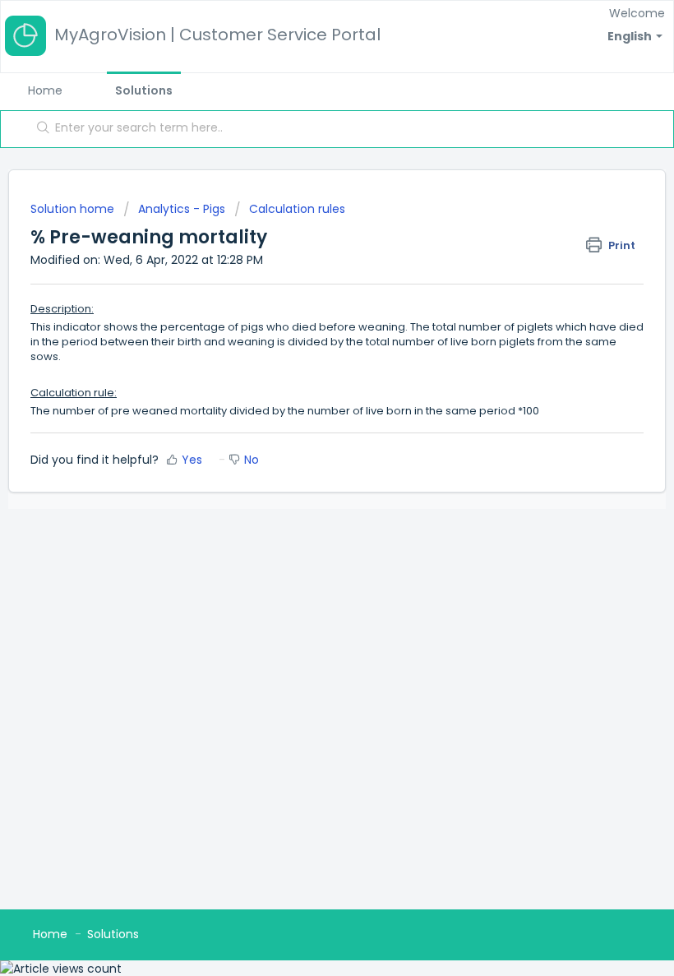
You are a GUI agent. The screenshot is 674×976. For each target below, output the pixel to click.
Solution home (74, 209)
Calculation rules (297, 209)
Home (45, 90)
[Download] (306, 478)
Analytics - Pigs (181, 209)
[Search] (39, 129)
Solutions (144, 90)
